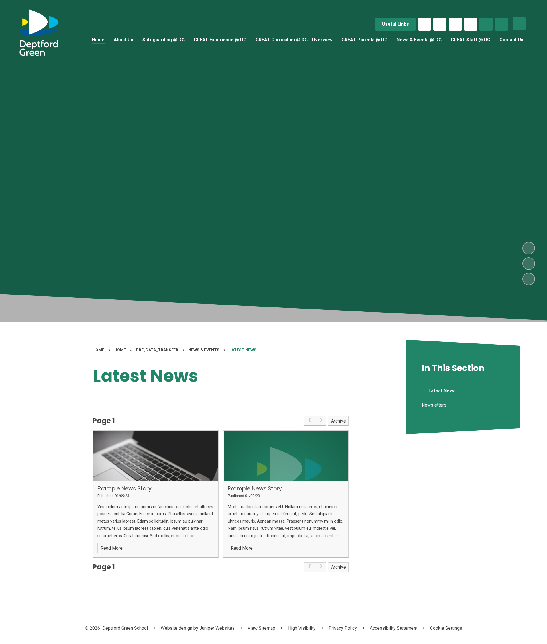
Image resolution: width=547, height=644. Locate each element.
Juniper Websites (216, 628)
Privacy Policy (342, 628)
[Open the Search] (486, 24)
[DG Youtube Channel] (470, 24)
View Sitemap (261, 628)
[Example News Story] (155, 456)
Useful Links (395, 24)
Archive (338, 421)
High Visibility (302, 628)
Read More (112, 548)
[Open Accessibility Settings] (501, 24)
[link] (309, 421)
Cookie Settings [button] (446, 628)
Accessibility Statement (393, 628)
